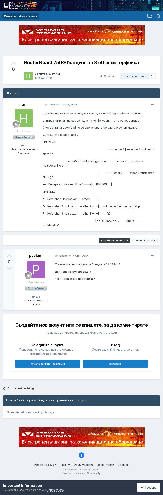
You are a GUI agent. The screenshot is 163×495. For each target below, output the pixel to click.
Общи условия (84, 464)
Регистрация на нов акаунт (47, 363)
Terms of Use (55, 489)
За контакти (105, 464)
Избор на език (44, 464)
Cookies (123, 464)
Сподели (108, 76)
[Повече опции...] (153, 104)
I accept (150, 487)
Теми (64, 464)
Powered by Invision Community (81, 473)
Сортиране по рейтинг (114, 240)
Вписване (115, 363)
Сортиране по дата (144, 240)
